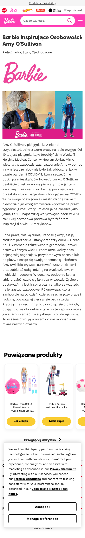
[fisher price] (40, 10)
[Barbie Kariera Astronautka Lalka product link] (56, 380)
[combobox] (47, 20)
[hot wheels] (27, 10)
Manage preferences (42, 518)
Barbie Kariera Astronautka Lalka (56, 406)
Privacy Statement (63, 469)
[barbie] (14, 10)
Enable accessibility (42, 3)
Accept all (42, 507)
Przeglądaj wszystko (40, 440)
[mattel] (4, 10)
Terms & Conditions (27, 478)
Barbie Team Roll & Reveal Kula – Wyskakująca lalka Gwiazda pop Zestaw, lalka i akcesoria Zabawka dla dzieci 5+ (21, 408)
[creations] (54, 10)
